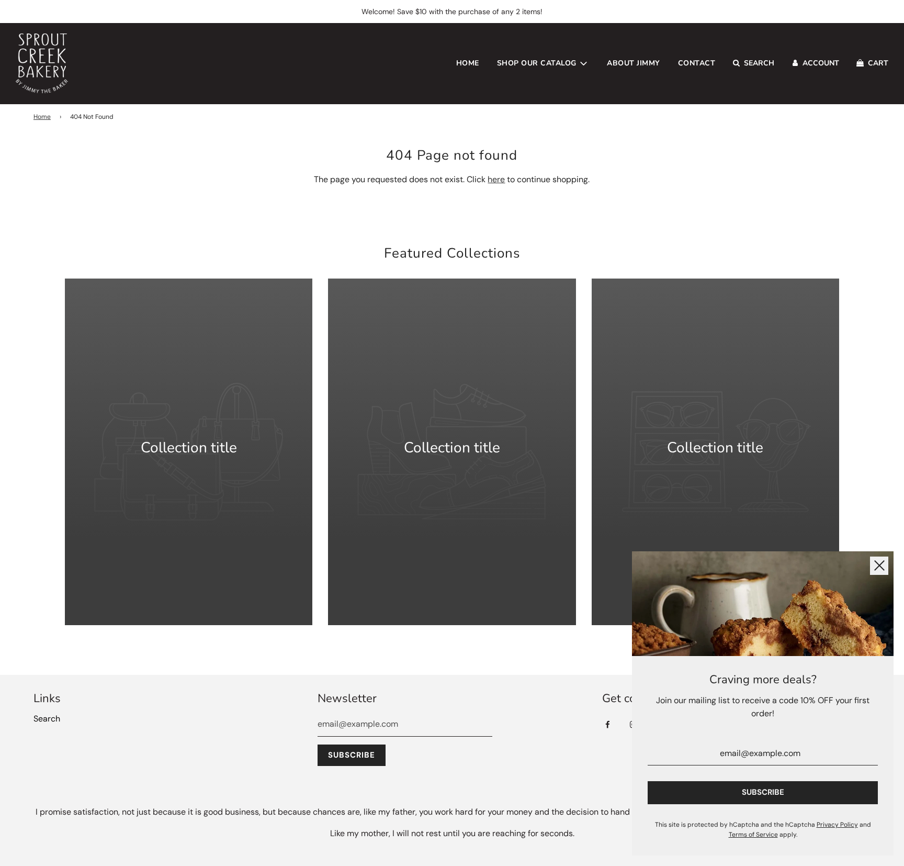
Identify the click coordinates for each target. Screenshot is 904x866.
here (496, 179)
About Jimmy (633, 63)
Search (46, 718)
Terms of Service (753, 834)
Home (467, 63)
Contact (697, 63)
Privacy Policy (837, 824)
